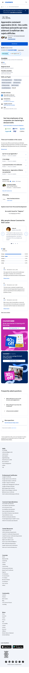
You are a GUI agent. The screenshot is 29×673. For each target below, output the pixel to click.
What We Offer (5, 559)
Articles (3, 627)
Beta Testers (5, 598)
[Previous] (3, 234)
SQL (3, 467)
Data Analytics (5, 456)
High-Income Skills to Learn (8, 539)
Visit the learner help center (12, 423)
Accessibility (5, 623)
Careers (4, 562)
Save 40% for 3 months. (16, 12)
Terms (3, 618)
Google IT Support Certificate (8, 482)
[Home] (2, 7)
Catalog (3, 564)
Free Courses (5, 583)
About (3, 557)
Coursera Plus (5, 566)
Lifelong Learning (5, 85)
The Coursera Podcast (7, 602)
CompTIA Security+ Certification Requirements (12, 536)
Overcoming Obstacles (7, 80)
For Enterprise (5, 574)
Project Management (6, 463)
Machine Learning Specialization (9, 517)
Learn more (21, 50)
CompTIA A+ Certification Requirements (10, 534)
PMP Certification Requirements (9, 543)
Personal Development (14, 6)
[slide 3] (15, 243)
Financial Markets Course (7, 515)
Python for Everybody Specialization (10, 520)
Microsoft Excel (5, 461)
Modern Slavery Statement (8, 633)
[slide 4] (17, 243)
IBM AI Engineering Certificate (8, 488)
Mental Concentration (6, 82)
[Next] (26, 234)
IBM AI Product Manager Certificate (9, 490)
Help (3, 621)
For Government (5, 576)
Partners (4, 597)
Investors (4, 616)
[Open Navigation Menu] (3, 2)
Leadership (4, 560)
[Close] (25, 10)
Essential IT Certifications (7, 538)
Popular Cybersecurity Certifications (10, 545)
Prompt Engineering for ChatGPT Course (10, 518)
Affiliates (4, 631)
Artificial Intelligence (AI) (7, 452)
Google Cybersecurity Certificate (9, 479)
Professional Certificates (7, 568)
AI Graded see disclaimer (9, 101)
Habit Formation (15, 85)
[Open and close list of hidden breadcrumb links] (6, 7)
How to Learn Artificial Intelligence (9, 541)
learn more (14, 428)
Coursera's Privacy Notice (6, 439)
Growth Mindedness (6, 88)
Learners (4, 595)
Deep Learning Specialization (8, 511)
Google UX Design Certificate (8, 486)
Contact (4, 625)
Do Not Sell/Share (6, 635)
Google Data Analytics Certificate (9, 480)
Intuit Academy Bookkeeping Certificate (10, 494)
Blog (3, 600)
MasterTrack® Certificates (7, 570)
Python (3, 465)
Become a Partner (6, 579)
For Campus (4, 577)
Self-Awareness (16, 82)
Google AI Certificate (6, 477)
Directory (4, 629)
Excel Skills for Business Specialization (10, 513)
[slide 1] (11, 243)
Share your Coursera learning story (9, 547)
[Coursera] (9, 2)
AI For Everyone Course (7, 507)
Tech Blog (4, 604)
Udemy (3, 585)
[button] (10, 37)
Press (3, 614)
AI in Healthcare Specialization (8, 509)
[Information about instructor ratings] (10, 181)
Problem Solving (17, 80)
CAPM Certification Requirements (9, 532)
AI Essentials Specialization (8, 503)
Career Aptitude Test (6, 530)
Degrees (4, 572)
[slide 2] (13, 243)
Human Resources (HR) (7, 459)
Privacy (3, 619)
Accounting (4, 450)
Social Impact (5, 581)
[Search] (26, 2)
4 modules (4, 58)
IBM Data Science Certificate (8, 492)
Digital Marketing (5, 458)
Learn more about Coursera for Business (13, 125)
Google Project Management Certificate (10, 484)
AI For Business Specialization (8, 505)
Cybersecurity (5, 454)
